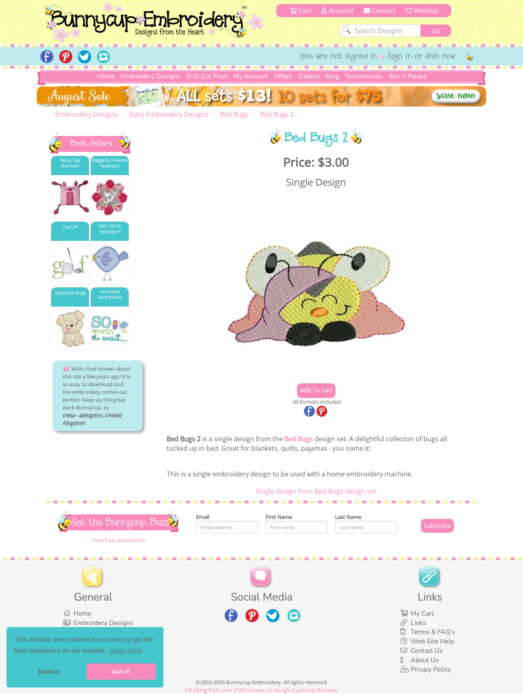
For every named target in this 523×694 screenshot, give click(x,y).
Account (340, 10)
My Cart (422, 613)
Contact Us (427, 650)
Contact (383, 10)
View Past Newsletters (118, 540)
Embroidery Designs (150, 76)
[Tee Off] (70, 263)
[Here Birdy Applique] (110, 263)
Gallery (309, 76)
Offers (283, 76)
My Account (250, 76)
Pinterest (322, 412)
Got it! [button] (121, 671)
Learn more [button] (125, 650)
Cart (304, 10)
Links (418, 622)
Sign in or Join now (421, 56)
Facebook (310, 412)
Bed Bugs (298, 438)
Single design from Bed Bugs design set (316, 491)
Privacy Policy (431, 669)
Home (106, 76)
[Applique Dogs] (70, 329)
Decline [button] (48, 671)
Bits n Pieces (408, 76)
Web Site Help (432, 641)
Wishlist (425, 10)
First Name (279, 516)
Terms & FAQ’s (433, 631)
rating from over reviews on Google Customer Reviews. (261, 690)
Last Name (348, 516)
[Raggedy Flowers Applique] (110, 197)
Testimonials (364, 76)
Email (202, 516)
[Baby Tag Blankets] (70, 197)
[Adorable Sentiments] (110, 329)
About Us (425, 660)
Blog (332, 76)
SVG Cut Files (207, 76)
